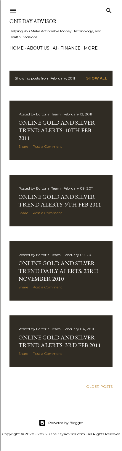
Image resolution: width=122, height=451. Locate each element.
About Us (38, 48)
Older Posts (99, 386)
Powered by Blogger (65, 422)
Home (16, 48)
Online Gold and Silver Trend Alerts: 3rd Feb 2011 (59, 341)
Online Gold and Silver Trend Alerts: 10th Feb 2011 (56, 130)
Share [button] (23, 146)
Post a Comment (47, 146)
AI (55, 48)
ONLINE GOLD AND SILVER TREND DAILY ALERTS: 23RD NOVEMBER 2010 (58, 270)
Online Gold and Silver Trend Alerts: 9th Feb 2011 (59, 200)
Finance (70, 48)
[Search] (109, 9)
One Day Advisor (33, 21)
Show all (96, 78)
